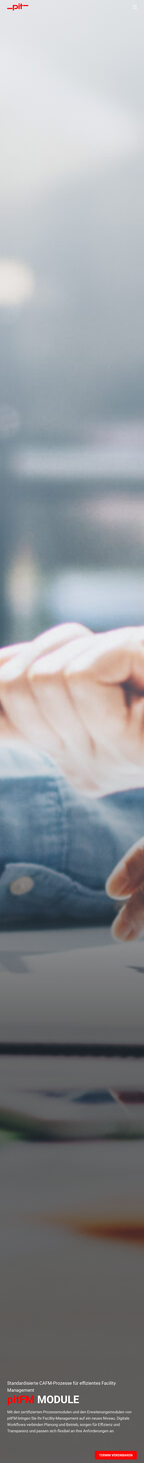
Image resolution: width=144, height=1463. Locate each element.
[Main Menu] (134, 7)
